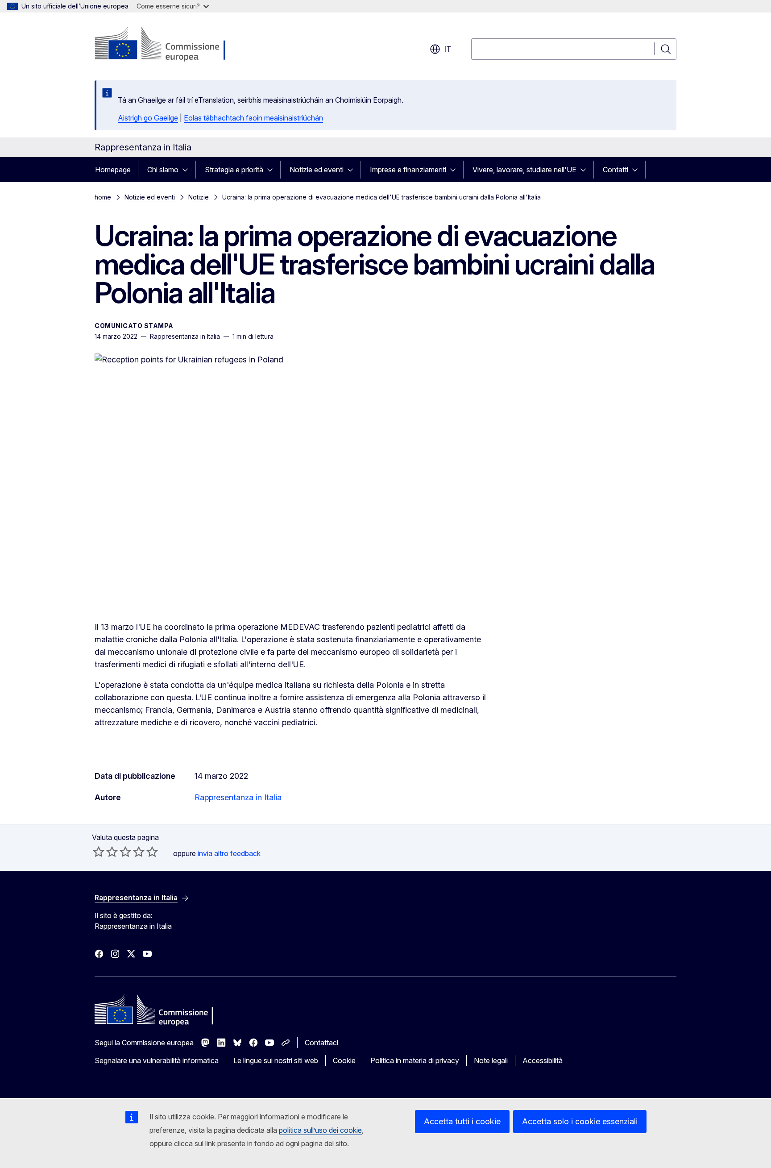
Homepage (113, 169)
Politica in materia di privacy (414, 1060)
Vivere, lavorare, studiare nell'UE (524, 169)
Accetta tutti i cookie (462, 1121)
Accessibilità (542, 1060)
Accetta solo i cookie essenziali (580, 1121)
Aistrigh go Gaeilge (148, 117)
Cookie (344, 1060)
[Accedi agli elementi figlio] (187, 169)
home (103, 197)
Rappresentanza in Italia (238, 797)
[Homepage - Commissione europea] (166, 44)
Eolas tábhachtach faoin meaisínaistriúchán (253, 117)
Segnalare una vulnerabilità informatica (157, 1060)
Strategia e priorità (234, 169)
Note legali (491, 1060)
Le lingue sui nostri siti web (275, 1060)
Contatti (615, 169)
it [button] (448, 49)
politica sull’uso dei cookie (320, 1130)
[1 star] (98, 851)
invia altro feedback (229, 853)
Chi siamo (162, 169)
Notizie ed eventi (317, 169)
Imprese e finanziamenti (408, 169)
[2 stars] (105, 851)
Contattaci (321, 1042)
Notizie (198, 197)
